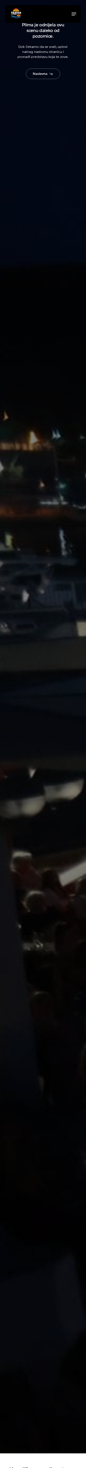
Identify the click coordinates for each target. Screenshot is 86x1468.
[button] (74, 14)
